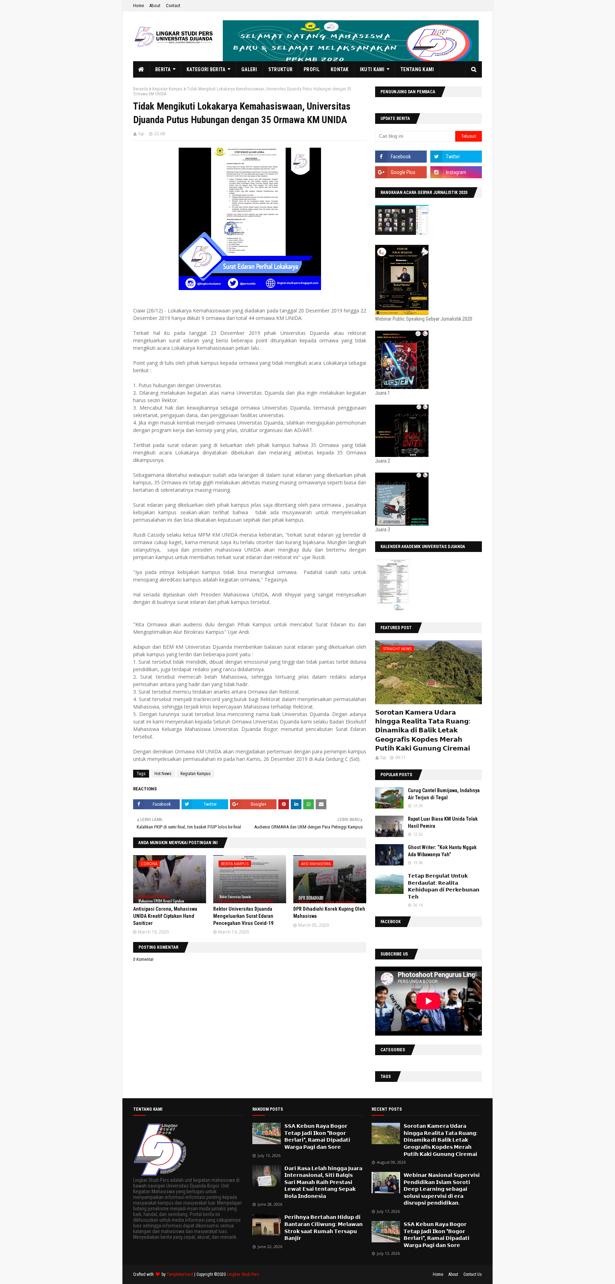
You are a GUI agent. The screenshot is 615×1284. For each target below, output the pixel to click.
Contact (173, 5)
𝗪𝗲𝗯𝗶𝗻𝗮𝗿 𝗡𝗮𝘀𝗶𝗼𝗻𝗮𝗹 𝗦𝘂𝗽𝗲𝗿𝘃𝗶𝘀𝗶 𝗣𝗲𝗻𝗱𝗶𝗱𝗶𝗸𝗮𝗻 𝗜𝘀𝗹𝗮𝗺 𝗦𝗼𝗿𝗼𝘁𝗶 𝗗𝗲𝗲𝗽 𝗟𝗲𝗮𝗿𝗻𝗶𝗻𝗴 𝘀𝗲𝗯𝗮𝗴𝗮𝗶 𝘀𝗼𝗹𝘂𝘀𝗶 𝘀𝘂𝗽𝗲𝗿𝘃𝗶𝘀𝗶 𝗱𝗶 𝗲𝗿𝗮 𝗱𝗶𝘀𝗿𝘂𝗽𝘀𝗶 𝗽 (442, 1189)
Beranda (140, 88)
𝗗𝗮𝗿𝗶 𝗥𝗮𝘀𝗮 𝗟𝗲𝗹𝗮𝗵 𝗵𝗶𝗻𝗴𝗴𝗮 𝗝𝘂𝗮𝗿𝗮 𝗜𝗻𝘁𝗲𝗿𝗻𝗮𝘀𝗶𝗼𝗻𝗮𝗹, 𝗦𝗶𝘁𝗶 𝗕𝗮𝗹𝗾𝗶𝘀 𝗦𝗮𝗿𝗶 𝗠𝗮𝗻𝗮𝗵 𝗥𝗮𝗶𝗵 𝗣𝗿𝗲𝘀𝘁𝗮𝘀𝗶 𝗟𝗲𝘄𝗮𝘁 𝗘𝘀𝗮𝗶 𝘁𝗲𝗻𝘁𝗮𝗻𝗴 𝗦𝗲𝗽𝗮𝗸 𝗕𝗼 (323, 1182)
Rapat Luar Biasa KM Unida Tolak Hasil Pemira (443, 822)
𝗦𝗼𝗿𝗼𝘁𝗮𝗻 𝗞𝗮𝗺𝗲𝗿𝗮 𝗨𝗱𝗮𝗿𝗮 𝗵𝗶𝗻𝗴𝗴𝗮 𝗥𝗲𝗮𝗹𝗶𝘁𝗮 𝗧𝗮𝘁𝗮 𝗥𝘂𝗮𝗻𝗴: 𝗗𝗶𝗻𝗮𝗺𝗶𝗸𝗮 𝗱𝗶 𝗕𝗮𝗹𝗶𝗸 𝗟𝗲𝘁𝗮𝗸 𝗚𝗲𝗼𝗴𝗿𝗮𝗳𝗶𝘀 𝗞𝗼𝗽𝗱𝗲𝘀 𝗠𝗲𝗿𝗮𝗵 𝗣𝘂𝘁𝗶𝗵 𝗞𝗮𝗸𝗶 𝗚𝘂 (422, 730)
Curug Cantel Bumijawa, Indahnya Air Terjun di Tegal (444, 794)
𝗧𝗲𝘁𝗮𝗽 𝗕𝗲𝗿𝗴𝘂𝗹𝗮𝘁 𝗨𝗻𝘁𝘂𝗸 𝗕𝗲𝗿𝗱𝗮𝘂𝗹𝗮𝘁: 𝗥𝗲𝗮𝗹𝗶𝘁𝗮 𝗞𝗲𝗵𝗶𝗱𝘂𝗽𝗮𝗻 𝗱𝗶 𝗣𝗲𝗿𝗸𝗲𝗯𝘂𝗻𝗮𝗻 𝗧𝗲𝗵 (443, 886)
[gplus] (401, 172)
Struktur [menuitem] (280, 69)
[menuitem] (141, 69)
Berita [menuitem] (163, 69)
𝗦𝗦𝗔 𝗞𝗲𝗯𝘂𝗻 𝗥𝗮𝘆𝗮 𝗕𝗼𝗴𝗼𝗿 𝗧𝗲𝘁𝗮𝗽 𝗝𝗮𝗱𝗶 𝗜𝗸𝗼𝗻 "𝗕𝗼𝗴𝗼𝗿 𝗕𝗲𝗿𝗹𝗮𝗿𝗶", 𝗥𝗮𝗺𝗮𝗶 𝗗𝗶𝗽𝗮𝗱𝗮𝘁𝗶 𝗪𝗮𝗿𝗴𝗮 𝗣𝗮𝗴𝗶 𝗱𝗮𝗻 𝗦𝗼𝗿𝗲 (317, 1136)
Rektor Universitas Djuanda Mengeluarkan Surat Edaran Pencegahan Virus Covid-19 (243, 916)
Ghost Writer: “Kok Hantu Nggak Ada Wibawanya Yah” (442, 850)
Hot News (163, 773)
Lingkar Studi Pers (243, 1274)
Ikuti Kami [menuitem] (372, 69)
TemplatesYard (180, 1274)
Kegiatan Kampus (167, 88)
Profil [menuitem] (312, 69)
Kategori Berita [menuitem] (206, 69)
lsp (141, 134)
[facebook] (401, 157)
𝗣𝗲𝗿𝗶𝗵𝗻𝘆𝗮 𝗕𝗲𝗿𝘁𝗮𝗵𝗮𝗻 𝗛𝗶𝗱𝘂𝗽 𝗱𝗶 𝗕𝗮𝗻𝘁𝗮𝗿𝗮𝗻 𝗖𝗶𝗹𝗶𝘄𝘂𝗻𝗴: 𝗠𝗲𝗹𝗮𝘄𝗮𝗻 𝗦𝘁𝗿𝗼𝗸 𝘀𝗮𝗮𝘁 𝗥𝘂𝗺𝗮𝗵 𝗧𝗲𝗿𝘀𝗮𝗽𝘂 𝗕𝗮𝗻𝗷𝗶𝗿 (323, 1227)
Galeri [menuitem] (249, 69)
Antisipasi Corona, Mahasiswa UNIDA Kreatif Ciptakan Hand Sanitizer (165, 916)
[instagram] (456, 172)
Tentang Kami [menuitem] (417, 69)
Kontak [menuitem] (340, 69)
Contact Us (472, 1274)
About (155, 5)
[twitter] (456, 157)
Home (138, 5)
